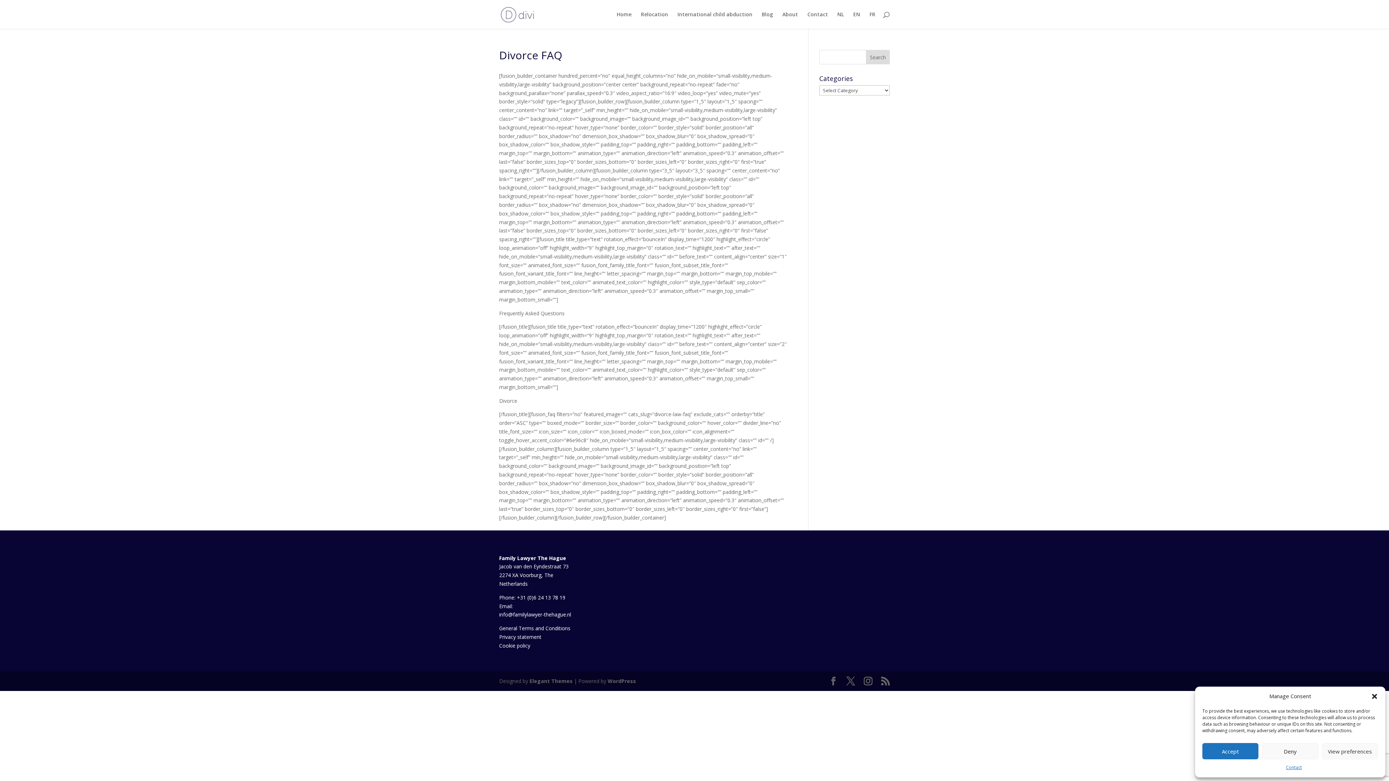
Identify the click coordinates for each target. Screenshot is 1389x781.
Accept (1230, 751)
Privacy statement (520, 636)
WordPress (622, 681)
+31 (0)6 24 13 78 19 (541, 597)
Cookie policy (514, 645)
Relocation (654, 15)
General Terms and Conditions (534, 628)
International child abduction (714, 15)
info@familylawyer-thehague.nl (535, 614)
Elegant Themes (551, 681)
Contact (1294, 767)
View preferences (1350, 751)
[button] (1374, 696)
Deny (1290, 751)
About (790, 15)
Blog (767, 15)
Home (624, 15)
